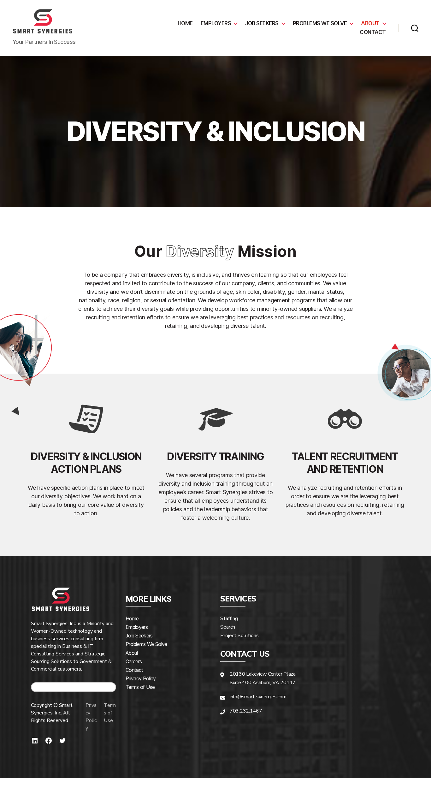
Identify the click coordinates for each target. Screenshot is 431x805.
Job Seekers (262, 23)
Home (185, 23)
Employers (216, 23)
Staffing (229, 618)
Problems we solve (320, 23)
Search (227, 627)
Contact (373, 32)
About (370, 23)
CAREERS (76, 687)
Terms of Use (110, 713)
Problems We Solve (146, 644)
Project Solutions (239, 635)
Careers (134, 661)
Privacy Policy (91, 716)
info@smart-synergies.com (258, 696)
